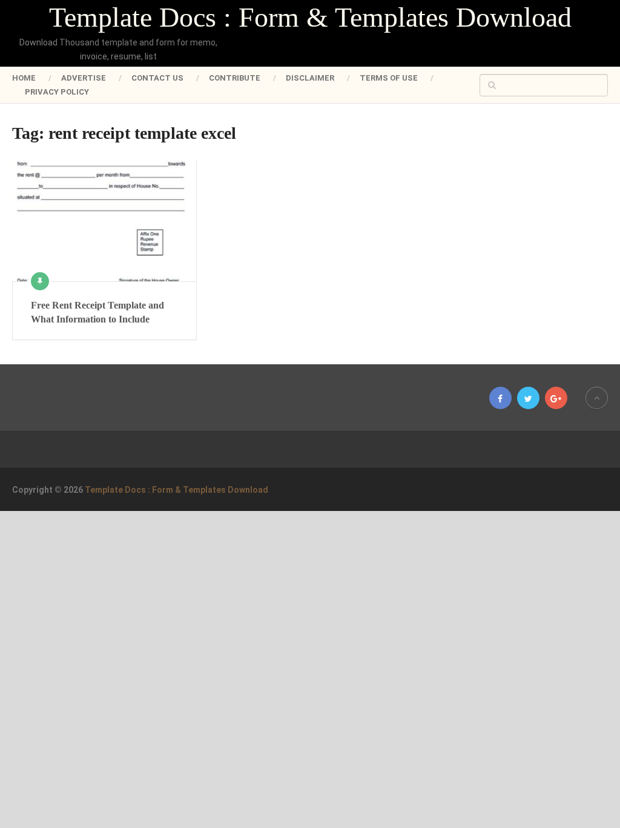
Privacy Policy (57, 91)
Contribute (234, 77)
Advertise (83, 77)
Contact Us (157, 77)
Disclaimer (310, 77)
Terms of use (389, 77)
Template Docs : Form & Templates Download (310, 18)
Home (24, 77)
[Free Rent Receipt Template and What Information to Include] (104, 220)
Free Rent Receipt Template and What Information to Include (97, 312)
